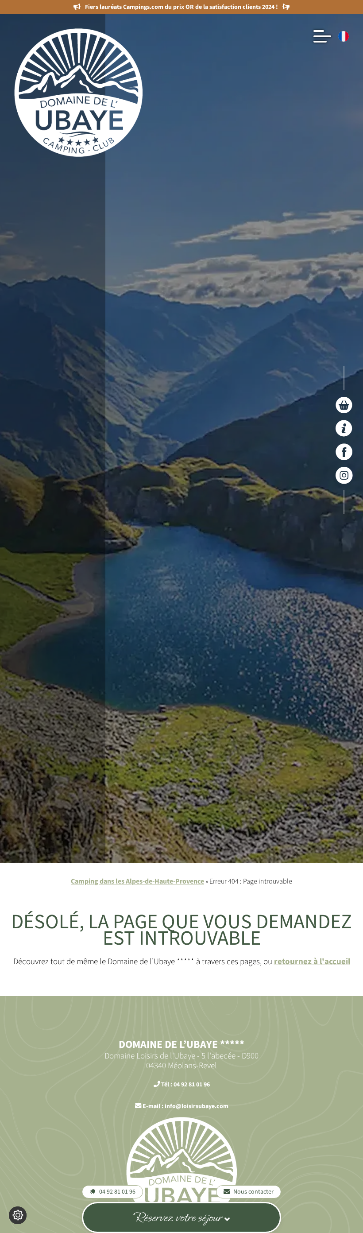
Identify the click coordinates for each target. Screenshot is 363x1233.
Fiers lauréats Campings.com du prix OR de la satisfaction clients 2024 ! (181, 7)
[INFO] (344, 428)
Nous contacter (253, 1191)
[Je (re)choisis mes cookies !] (18, 1215)
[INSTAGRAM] (344, 475)
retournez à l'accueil (312, 961)
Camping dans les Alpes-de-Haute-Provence (137, 881)
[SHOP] (344, 405)
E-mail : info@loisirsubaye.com (184, 1106)
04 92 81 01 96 (117, 1191)
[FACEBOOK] (344, 452)
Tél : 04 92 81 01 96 (185, 1084)
